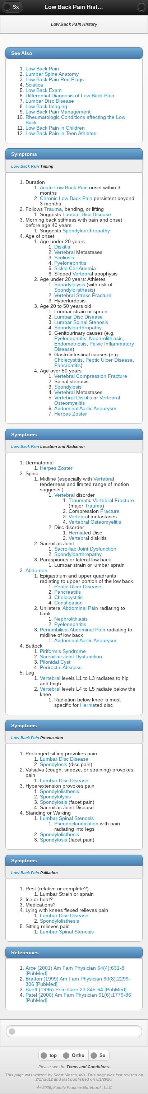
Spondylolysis (69, 284)
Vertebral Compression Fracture (90, 376)
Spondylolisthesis (73, 290)
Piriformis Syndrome (63, 651)
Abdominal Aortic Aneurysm (85, 408)
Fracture (124, 500)
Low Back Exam (44, 90)
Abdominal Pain (80, 608)
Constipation (68, 603)
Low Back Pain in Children (55, 128)
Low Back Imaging (46, 106)
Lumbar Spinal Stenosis (81, 322)
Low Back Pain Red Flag (53, 79)
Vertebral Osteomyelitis (95, 522)
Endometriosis (70, 344)
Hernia (76, 533)
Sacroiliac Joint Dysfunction (85, 549)
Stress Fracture (93, 295)
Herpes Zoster (70, 414)
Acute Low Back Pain (64, 187)
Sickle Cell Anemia (75, 268)
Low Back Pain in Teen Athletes (61, 133)
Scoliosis (64, 257)
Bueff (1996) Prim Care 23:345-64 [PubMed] (76, 989)
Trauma (53, 209)
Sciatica (34, 85)
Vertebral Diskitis (73, 397)
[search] (141, 7)
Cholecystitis (68, 360)
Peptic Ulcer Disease (109, 360)
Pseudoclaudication (76, 823)
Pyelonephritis (70, 263)
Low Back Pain (42, 68)
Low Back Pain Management (58, 112)
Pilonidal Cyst (55, 662)
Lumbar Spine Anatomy (52, 74)
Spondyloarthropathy (86, 230)
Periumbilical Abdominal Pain (72, 629)
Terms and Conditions (87, 1067)
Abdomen (36, 570)
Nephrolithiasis (105, 338)
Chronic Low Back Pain (66, 198)
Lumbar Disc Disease (50, 101)
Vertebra (64, 252)
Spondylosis (68, 387)
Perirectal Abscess (61, 667)
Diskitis (62, 247)
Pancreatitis (67, 365)
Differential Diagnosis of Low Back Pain (70, 95)
